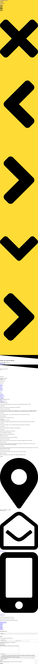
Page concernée (2, 643)
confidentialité (2, 397)
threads (1, 386)
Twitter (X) (1, 629)
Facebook (1, 623)
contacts (1, 4)
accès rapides (2, 2)
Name (1, 660)
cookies (1, 396)
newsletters (1, 5)
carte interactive (2, 3)
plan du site (1, 395)
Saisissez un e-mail (3, 640)
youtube (1, 389)
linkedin (1, 388)
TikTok (1, 626)
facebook (1, 384)
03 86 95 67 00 (2, 614)
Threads (1, 625)
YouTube (1, 628)
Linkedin (1, 627)
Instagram (1, 624)
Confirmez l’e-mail (18, 640)
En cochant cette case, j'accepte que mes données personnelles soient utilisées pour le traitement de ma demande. (18, 655)
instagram (1, 385)
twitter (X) (1, 390)
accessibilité (1, 1)
